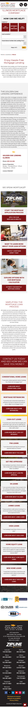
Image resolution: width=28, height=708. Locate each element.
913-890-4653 (7, 662)
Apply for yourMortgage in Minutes (14, 218)
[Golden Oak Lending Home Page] (8, 4)
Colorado (7, 650)
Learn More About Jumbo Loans (14, 517)
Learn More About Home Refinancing (14, 409)
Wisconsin (7, 687)
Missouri (21, 666)
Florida (21, 650)
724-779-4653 (21, 678)
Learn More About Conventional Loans (14, 387)
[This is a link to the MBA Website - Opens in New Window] (14, 616)
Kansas (7, 660)
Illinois (14, 54)
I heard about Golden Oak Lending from (13, 40)
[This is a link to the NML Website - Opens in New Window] (21, 609)
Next (24, 47)
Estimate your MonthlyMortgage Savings (14, 288)
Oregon (7, 676)
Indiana (21, 655)
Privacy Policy (14, 700)
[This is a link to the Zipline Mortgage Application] (14, 645)
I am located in (6, 34)
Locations (8, 54)
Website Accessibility (14, 698)
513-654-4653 (7, 673)
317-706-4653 (21, 657)
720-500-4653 (7, 652)
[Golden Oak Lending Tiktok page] (23, 692)
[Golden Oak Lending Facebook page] (6, 692)
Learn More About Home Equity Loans (14, 558)
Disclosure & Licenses (14, 696)
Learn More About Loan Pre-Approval (14, 474)
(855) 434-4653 (11, 161)
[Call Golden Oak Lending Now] (21, 4)
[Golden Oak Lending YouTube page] (16, 692)
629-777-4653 (7, 683)
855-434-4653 (21, 652)
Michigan (21, 660)
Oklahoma (21, 671)
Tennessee (7, 681)
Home (2, 54)
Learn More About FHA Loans (14, 453)
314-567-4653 (21, 668)
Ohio (7, 671)
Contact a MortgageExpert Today (14, 252)
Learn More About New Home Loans (14, 580)
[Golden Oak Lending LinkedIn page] (13, 692)
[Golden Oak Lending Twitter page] (9, 692)
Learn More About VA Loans (14, 497)
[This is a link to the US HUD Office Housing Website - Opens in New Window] (7, 609)
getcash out (5, 27)
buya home (22, 27)
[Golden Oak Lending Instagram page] (20, 692)
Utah (21, 681)
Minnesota (7, 666)
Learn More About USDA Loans (14, 535)
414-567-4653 (7, 689)
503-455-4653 (7, 678)
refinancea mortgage (14, 27)
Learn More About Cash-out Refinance (14, 433)
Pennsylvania (21, 676)
